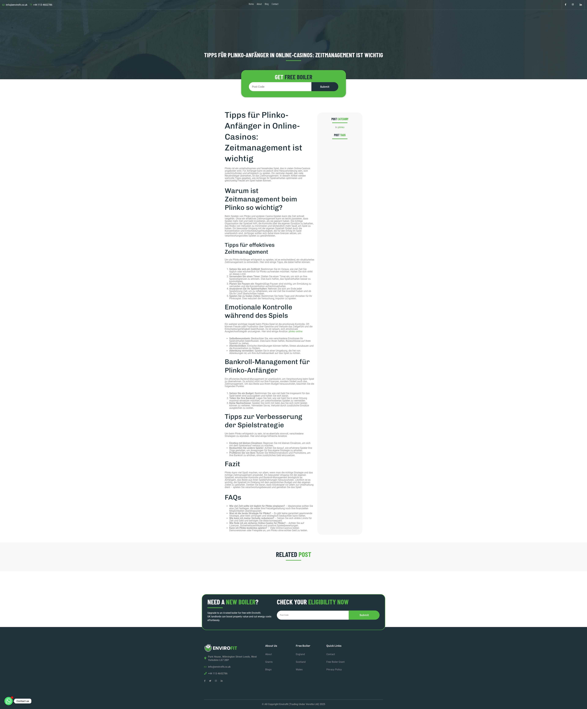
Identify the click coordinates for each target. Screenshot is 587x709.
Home (251, 3)
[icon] (565, 5)
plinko (341, 127)
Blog (267, 3)
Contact (275, 3)
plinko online (295, 331)
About (259, 3)
